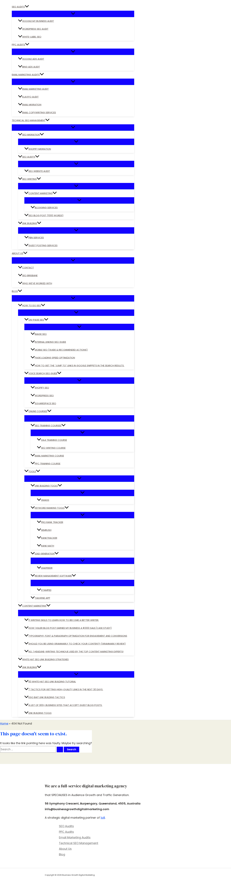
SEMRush (46, 530)
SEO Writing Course (53, 447)
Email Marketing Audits (26, 74)
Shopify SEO (42, 387)
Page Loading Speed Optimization (55, 357)
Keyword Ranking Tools (50, 508)
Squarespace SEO (45, 403)
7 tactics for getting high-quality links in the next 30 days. (65, 689)
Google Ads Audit (33, 59)
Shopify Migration (39, 149)
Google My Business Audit (38, 21)
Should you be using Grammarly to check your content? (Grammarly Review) (77, 643)
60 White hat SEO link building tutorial (52, 681)
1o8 (103, 818)
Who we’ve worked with (37, 283)
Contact (28, 267)
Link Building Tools (46, 485)
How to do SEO (31, 305)
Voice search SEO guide (42, 373)
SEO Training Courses (48, 425)
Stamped (46, 590)
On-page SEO (36, 319)
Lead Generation (45, 553)
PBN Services (36, 237)
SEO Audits (18, 6)
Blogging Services (46, 207)
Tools (32, 471)
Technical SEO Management (28, 120)
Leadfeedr (46, 568)
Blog (15, 291)
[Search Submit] (60, 749)
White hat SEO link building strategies (45, 659)
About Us (17, 253)
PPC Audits (18, 44)
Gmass (45, 500)
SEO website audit (39, 171)
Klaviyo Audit (30, 96)
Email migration (31, 104)
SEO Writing (29, 179)
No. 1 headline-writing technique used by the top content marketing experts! (76, 651)
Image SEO (41, 334)
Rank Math (47, 545)
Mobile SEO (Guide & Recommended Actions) (61, 349)
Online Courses (37, 411)
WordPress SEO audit (35, 28)
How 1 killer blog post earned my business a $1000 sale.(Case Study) (70, 628)
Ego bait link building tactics (46, 697)
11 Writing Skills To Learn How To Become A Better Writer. (63, 620)
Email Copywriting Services (39, 112)
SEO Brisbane (30, 275)
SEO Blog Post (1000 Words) (45, 215)
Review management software (53, 575)
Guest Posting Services (43, 245)
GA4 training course (54, 440)
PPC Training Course (47, 463)
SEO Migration (31, 134)
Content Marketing (40, 193)
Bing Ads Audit (31, 66)
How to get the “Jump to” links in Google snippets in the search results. (79, 365)
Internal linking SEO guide (50, 342)
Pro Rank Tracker (52, 522)
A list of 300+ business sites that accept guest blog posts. (65, 705)
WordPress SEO (44, 395)
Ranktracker (49, 538)
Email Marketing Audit (35, 89)
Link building (29, 667)
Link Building (29, 223)
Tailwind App (42, 598)
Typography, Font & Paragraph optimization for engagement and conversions (77, 635)
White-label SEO (31, 36)
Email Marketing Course (49, 455)
